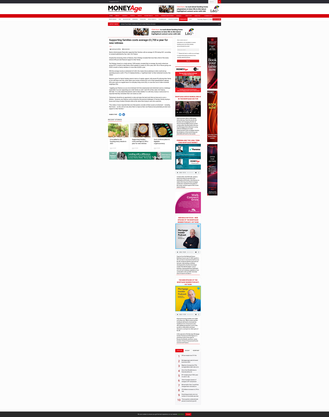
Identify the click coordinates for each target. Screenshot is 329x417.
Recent (187, 350)
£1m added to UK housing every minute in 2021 (118, 141)
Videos (140, 16)
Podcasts (183, 19)
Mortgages (112, 19)
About (117, 16)
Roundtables (148, 16)
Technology (162, 19)
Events (132, 16)
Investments (152, 19)
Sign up (188, 61)
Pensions (143, 19)
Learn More (181, 414)
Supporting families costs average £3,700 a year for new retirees (140, 141)
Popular (179, 350)
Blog (157, 16)
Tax (120, 19)
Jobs (190, 19)
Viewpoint (196, 350)
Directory (188, 16)
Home (111, 16)
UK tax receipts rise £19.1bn (129, 25)
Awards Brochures (167, 16)
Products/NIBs (173, 19)
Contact (125, 16)
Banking (135, 19)
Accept (188, 414)
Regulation (126, 19)
